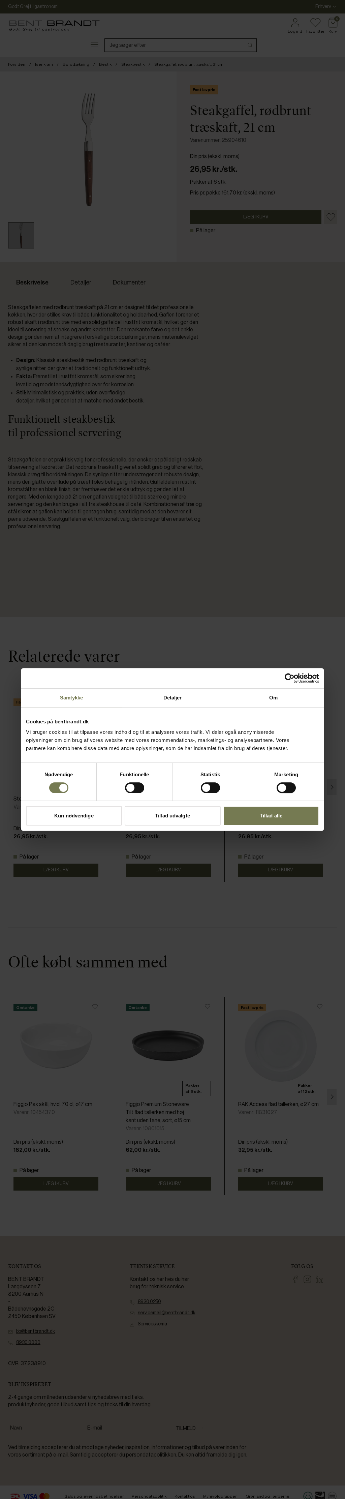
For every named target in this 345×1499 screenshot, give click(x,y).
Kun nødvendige (73, 815)
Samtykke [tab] (71, 697)
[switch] (134, 787)
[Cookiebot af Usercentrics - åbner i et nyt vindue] (289, 678)
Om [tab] (273, 697)
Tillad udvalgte (172, 815)
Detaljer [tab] (172, 697)
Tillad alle (271, 815)
